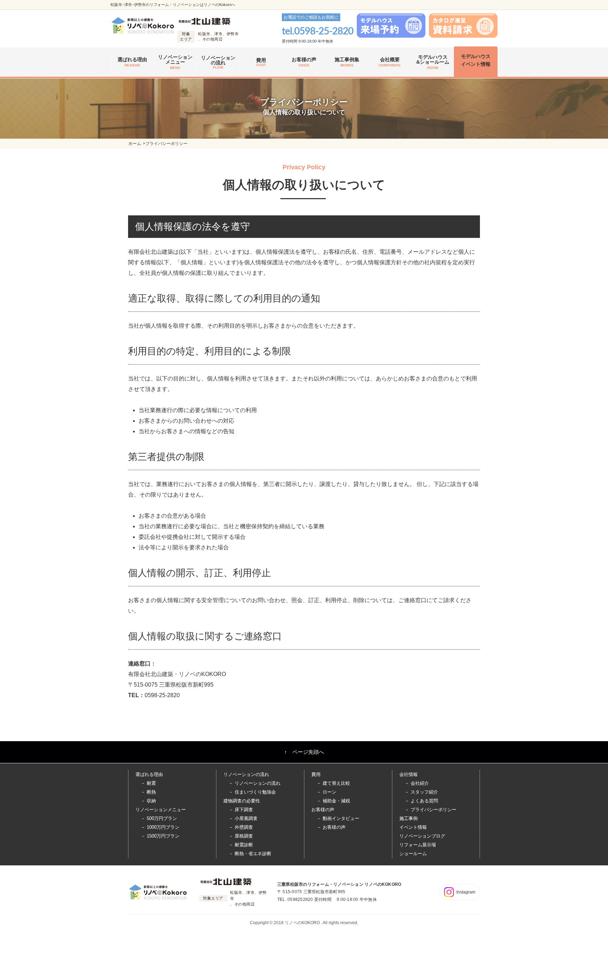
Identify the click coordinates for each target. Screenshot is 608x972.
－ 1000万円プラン (160, 827)
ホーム (134, 143)
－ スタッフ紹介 (421, 792)
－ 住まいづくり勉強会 (252, 792)
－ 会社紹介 (417, 783)
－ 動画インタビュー (338, 818)
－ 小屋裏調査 (243, 818)
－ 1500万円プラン (160, 836)
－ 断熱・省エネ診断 (250, 853)
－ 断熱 (148, 792)
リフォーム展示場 (417, 844)
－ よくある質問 (421, 800)
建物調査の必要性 (241, 800)
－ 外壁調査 (241, 827)
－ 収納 (148, 800)
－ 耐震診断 (241, 844)
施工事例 (408, 818)
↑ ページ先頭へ (304, 752)
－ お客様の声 (331, 827)
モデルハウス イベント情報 (475, 60)
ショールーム (413, 853)
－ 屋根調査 (241, 836)
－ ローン (326, 792)
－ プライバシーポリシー (430, 809)
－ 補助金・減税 (333, 800)
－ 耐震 (148, 783)
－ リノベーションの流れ (254, 783)
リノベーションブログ (422, 836)
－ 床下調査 (241, 809)
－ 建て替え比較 (333, 783)
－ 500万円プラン (159, 818)
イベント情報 (413, 827)
